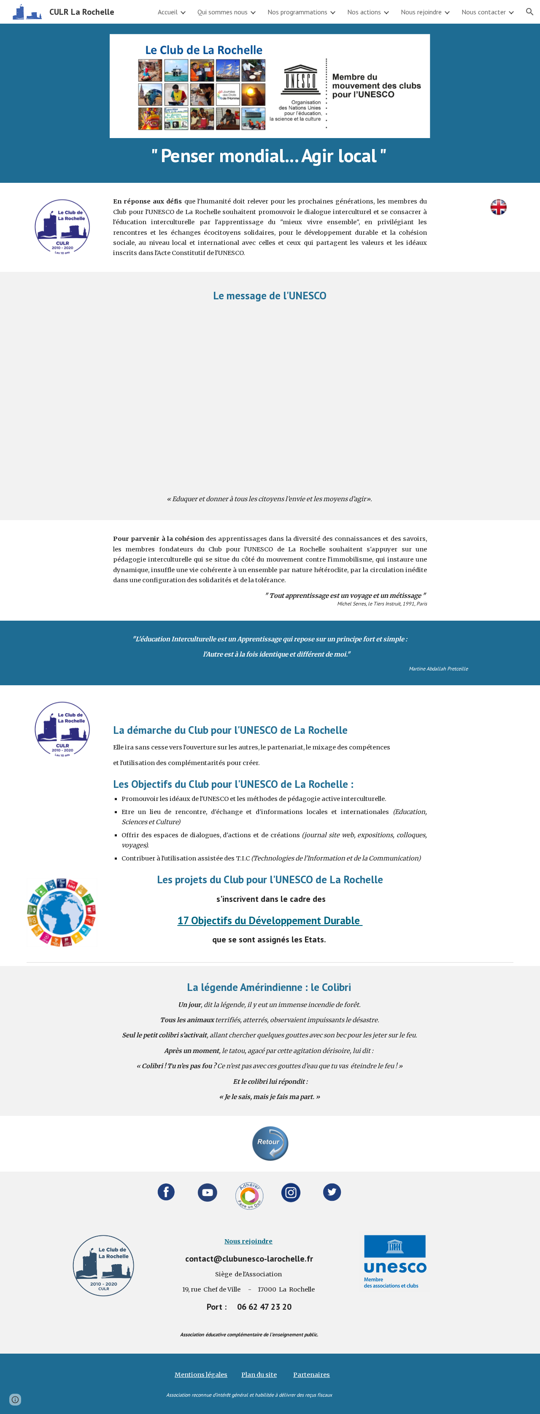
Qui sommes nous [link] (222, 12)
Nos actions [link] (364, 12)
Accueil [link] (168, 12)
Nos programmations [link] (297, 12)
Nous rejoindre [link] (421, 12)
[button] (530, 12)
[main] (270, 155)
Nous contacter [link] (484, 12)
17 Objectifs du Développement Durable (269, 920)
